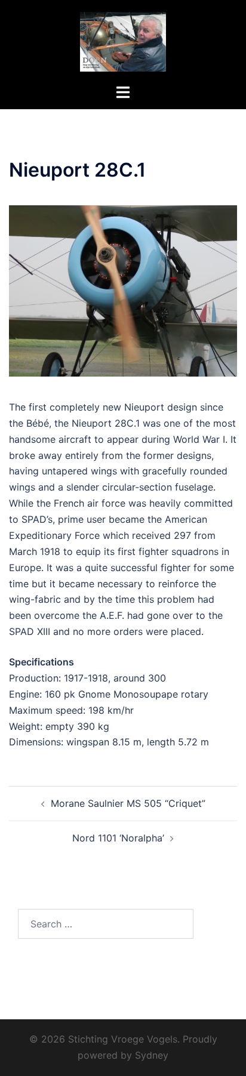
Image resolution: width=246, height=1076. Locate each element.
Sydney (151, 1055)
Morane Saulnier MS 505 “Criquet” (128, 803)
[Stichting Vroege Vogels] (122, 41)
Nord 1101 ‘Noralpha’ (118, 838)
